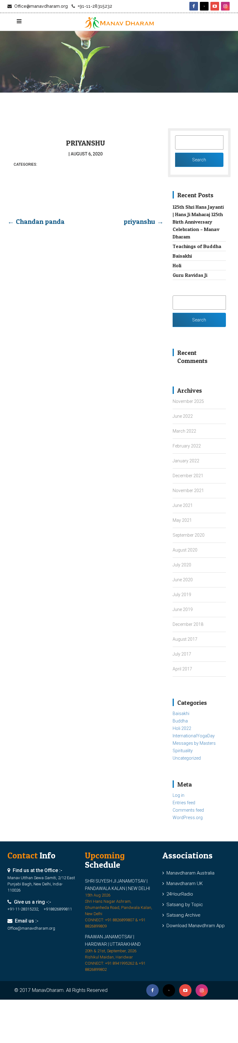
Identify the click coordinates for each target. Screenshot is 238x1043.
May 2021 (182, 520)
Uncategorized (187, 758)
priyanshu (85, 142)
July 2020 (182, 564)
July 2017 (182, 654)
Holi (177, 265)
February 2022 (187, 445)
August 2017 (185, 639)
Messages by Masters (194, 743)
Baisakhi (182, 256)
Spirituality (183, 750)
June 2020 (183, 579)
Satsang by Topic (183, 904)
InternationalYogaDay (194, 735)
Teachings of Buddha (197, 246)
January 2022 (186, 460)
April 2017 (182, 668)
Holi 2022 (182, 728)
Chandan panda (35, 221)
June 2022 (183, 416)
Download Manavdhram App (194, 925)
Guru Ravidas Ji (190, 275)
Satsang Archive (182, 915)
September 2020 (189, 535)
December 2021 (188, 475)
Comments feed (188, 810)
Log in (178, 795)
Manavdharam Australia (189, 873)
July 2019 (182, 594)
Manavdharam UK (183, 883)
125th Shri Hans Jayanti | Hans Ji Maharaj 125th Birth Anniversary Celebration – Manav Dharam (198, 222)
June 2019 (183, 609)
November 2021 (188, 490)
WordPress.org (188, 817)
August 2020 (185, 550)
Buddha (180, 720)
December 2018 (188, 624)
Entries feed (184, 802)
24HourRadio (178, 894)
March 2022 (184, 431)
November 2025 (188, 401)
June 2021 (183, 505)
